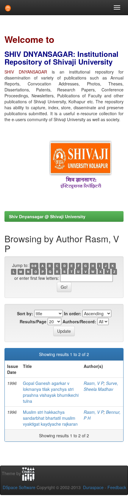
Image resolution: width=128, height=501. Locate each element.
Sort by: (25, 313)
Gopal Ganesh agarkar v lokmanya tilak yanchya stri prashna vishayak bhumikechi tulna (51, 392)
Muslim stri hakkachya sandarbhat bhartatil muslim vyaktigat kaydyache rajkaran (50, 418)
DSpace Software (19, 487)
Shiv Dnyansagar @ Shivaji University (47, 216)
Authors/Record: (79, 321)
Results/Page (33, 321)
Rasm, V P (94, 383)
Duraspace (93, 487)
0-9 (34, 265)
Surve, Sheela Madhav (101, 386)
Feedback (116, 487)
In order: (72, 313)
